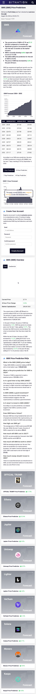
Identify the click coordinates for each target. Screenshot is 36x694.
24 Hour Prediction (21, 170)
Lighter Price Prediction (11, 591)
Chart (5, 266)
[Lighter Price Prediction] (18, 580)
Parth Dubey (12, 12)
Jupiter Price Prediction (10, 541)
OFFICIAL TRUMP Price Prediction (14, 491)
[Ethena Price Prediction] (18, 505)
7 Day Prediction (8, 175)
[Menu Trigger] (3, 2)
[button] (32, 2)
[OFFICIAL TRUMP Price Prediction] (18, 480)
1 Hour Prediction (9, 170)
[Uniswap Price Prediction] (18, 555)
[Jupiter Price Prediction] (18, 530)
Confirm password (9, 241)
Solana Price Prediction (10, 641)
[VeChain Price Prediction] (18, 604)
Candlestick (12, 266)
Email (5, 227)
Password (7, 234)
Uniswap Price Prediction (11, 566)
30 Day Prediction (20, 175)
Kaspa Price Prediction (10, 690)
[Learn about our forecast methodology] (5, 14)
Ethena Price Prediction (10, 516)
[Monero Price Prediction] (18, 654)
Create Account (17, 251)
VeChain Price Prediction (11, 616)
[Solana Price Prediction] (18, 629)
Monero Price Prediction (11, 666)
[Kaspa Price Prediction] (18, 679)
